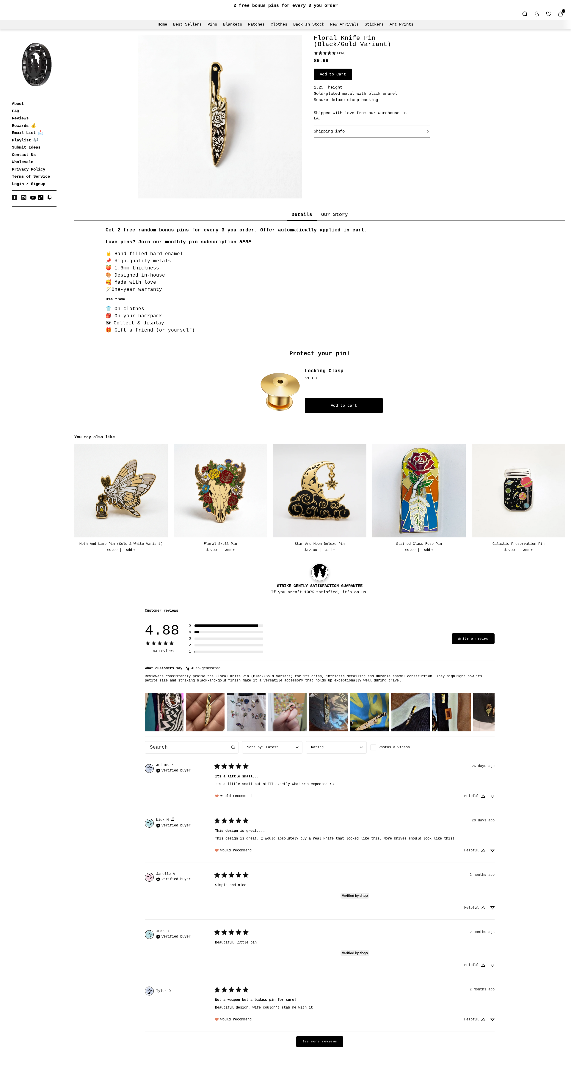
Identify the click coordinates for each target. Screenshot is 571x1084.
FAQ (15, 111)
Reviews (20, 118)
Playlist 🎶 (25, 140)
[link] (329, 53)
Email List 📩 (27, 132)
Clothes (279, 24)
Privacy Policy (28, 169)
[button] (226, 626)
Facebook (14, 197)
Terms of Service (31, 176)
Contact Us (24, 154)
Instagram (23, 197)
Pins (212, 24)
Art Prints (401, 24)
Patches (256, 24)
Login (18, 184)
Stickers (374, 24)
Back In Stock (308, 24)
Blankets (232, 24)
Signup (38, 184)
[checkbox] (400, 747)
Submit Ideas (26, 147)
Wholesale (22, 162)
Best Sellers (187, 24)
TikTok (40, 197)
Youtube (33, 197)
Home (162, 24)
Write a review (473, 638)
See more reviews (319, 1041)
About (18, 103)
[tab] (302, 215)
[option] (121, 499)
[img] (203, 668)
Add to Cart (333, 74)
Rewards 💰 (24, 125)
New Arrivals (344, 24)
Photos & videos (394, 747)
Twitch (50, 197)
